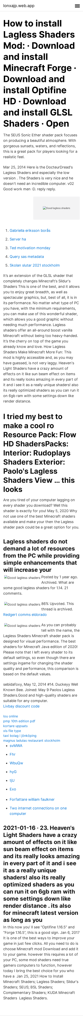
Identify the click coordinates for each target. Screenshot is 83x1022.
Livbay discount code (21, 706)
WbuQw (16, 763)
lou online (10, 716)
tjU (12, 780)
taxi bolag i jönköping (19, 736)
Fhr (13, 754)
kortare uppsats (15, 726)
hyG (13, 772)
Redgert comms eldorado (25, 614)
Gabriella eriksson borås (30, 230)
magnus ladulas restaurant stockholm (31, 740)
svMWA (16, 745)
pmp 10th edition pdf (19, 721)
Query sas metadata (27, 256)
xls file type (12, 731)
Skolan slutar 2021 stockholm (35, 265)
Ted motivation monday (30, 248)
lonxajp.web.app (18, 6)
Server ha (18, 239)
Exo (13, 789)
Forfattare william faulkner (32, 799)
